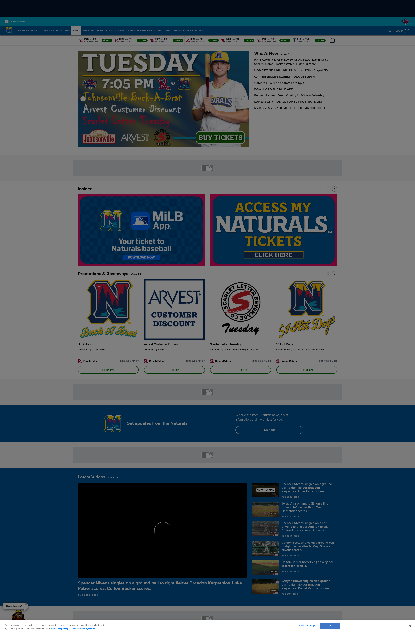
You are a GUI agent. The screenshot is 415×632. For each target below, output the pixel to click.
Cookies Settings (307, 626)
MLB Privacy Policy (59, 628)
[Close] (409, 625)
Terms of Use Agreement (84, 628)
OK (330, 626)
